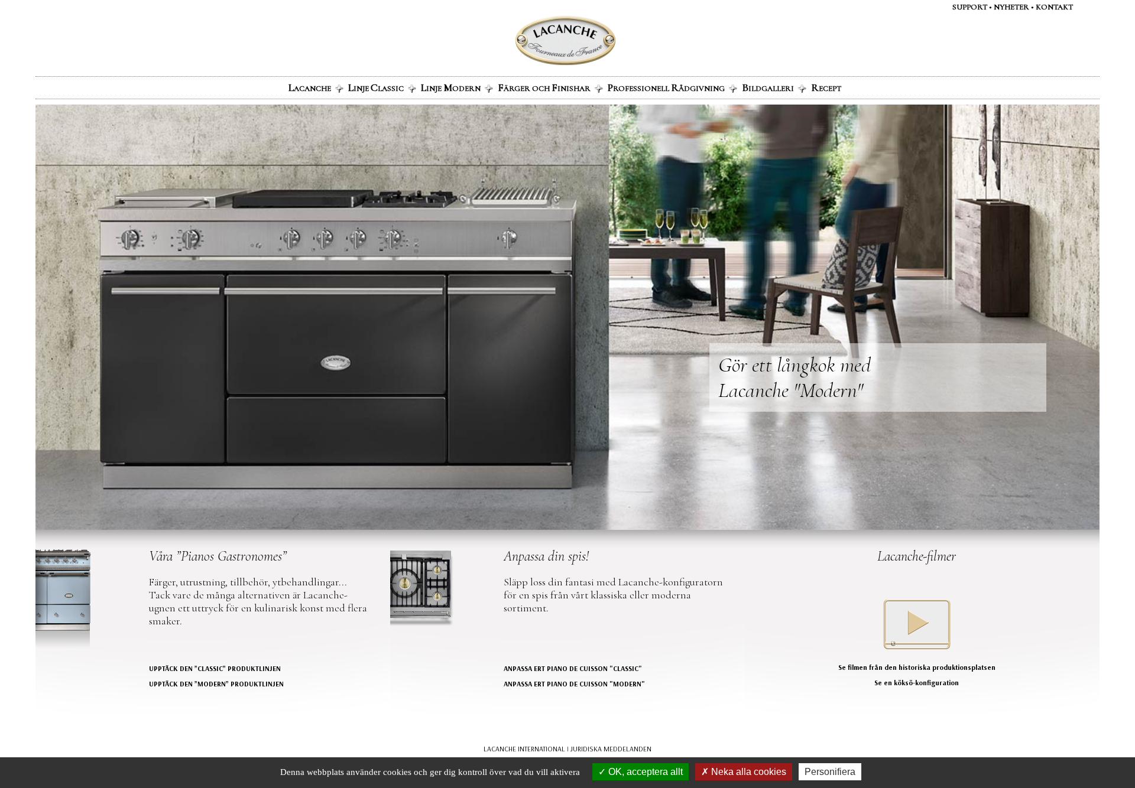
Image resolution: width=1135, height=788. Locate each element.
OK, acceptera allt (644, 772)
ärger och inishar (544, 87)
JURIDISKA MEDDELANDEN (610, 748)
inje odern (451, 87)
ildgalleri (768, 87)
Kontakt (1054, 7)
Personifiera (830, 772)
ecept (826, 87)
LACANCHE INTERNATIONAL (524, 748)
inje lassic (376, 87)
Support (969, 7)
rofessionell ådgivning (666, 87)
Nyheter (1011, 7)
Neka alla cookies (747, 772)
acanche (309, 87)
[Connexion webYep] (518, 41)
